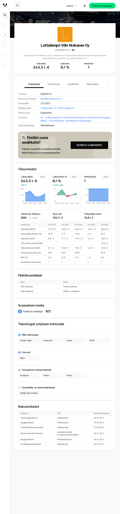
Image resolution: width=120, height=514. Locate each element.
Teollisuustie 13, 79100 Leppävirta (57, 108)
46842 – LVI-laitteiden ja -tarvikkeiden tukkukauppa (65, 121)
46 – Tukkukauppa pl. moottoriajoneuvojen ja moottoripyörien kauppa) (75, 117)
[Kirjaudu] (85, 6)
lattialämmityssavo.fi (51, 98)
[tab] (34, 84)
